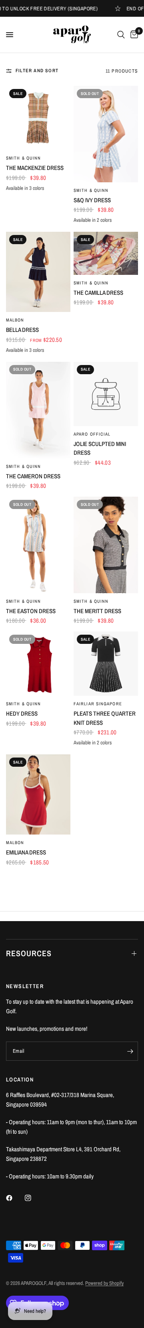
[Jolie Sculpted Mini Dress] (106, 394)
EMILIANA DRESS (26, 852)
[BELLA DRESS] (38, 272)
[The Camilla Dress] (106, 253)
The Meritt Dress (97, 611)
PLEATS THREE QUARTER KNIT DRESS (105, 718)
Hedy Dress (22, 713)
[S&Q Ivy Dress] (106, 134)
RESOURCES (29, 953)
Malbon (15, 320)
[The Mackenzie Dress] (38, 118)
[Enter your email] (130, 1051)
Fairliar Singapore (98, 703)
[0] (133, 35)
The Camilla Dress (98, 292)
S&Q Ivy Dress (92, 200)
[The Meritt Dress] (106, 545)
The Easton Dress (31, 611)
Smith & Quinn (23, 158)
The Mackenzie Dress (35, 168)
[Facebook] (15, 1198)
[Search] (121, 35)
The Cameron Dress (33, 476)
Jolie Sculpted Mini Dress (100, 448)
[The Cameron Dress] (38, 410)
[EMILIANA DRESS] (38, 794)
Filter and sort (37, 70)
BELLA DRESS (22, 330)
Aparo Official (92, 434)
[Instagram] (33, 1198)
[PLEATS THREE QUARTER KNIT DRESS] (106, 663)
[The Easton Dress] (38, 545)
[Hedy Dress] (38, 663)
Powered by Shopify (104, 1283)
